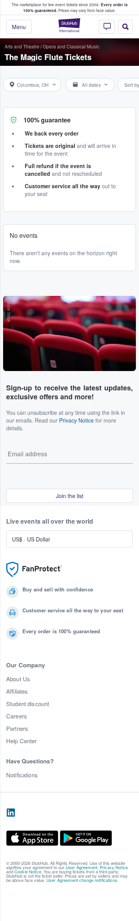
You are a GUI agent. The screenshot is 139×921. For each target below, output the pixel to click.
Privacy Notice (76, 420)
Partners (17, 728)
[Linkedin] (10, 813)
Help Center (21, 741)
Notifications (22, 775)
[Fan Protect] (34, 569)
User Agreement (81, 867)
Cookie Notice (27, 871)
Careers (16, 716)
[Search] (125, 27)
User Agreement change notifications (81, 880)
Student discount (27, 704)
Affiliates (17, 691)
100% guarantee (47, 119)
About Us (18, 679)
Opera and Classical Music (71, 46)
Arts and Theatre (22, 46)
